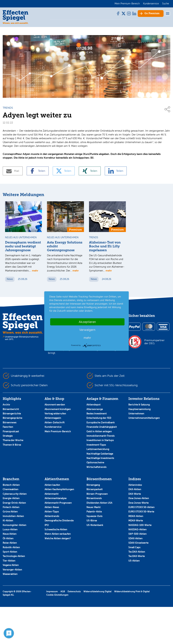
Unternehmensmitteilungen (144, 418)
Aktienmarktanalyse (56, 498)
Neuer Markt (93, 507)
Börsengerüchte (12, 413)
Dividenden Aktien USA (99, 502)
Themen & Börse (12, 444)
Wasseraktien (10, 574)
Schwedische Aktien (56, 529)
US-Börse (91, 520)
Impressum (52, 591)
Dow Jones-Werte (138, 502)
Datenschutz (74, 591)
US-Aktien (134, 560)
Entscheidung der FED (98, 418)
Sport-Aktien (10, 551)
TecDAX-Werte (136, 556)
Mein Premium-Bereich (58, 431)
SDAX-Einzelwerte (138, 542)
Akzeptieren (87, 321)
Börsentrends (94, 498)
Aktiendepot (93, 404)
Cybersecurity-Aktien (15, 494)
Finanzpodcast (11, 431)
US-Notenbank (94, 525)
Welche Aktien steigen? (58, 538)
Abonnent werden (55, 404)
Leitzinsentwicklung (97, 449)
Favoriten (8, 427)
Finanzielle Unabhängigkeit (101, 427)
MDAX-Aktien (135, 516)
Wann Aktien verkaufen (58, 533)
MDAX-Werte (135, 520)
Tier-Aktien (9, 560)
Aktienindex (135, 485)
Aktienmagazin (53, 418)
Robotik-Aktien (11, 547)
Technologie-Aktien (14, 556)
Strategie (8, 435)
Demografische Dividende (59, 520)
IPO (47, 525)
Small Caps (134, 547)
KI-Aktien (8, 520)
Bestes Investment (96, 413)
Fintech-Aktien (11, 507)
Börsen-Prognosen (97, 494)
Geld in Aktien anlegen (99, 431)
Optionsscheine (95, 462)
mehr (35, 270)
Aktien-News (52, 507)
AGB (62, 591)
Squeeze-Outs (94, 516)
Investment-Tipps (96, 444)
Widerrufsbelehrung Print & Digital (132, 591)
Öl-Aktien (8, 538)
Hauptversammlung (139, 409)
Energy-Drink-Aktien (14, 502)
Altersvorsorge (94, 409)
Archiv (6, 404)
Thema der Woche (13, 440)
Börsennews (9, 422)
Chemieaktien (10, 489)
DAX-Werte (134, 494)
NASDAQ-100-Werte (140, 525)
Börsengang (93, 485)
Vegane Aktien (11, 565)
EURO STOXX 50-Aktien (141, 507)
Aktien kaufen (52, 485)
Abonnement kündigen (58, 409)
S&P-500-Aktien (137, 533)
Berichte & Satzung (139, 404)
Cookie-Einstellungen (57, 595)
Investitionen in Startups (100, 440)
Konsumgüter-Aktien (14, 525)
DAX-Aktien (134, 489)
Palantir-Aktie (94, 511)
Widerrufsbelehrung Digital (97, 591)
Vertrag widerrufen (55, 413)
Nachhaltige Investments (100, 458)
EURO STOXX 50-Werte (141, 511)
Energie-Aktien (11, 498)
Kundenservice (53, 427)
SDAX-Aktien (135, 538)
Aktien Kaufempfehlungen (59, 489)
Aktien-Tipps (52, 511)
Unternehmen (136, 413)
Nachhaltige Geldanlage (99, 453)
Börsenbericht (11, 409)
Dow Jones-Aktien (138, 498)
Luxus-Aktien (10, 529)
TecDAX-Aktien (136, 551)
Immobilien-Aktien (13, 516)
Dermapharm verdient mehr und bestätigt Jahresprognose (23, 246)
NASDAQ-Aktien (137, 529)
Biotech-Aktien (11, 485)
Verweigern (87, 329)
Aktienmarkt (51, 494)
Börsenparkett (94, 489)
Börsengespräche (12, 418)
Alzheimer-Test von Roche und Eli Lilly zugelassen (105, 246)
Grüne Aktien (10, 511)
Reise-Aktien (10, 542)
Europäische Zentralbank (100, 422)
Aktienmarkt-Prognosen (58, 502)
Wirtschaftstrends (96, 467)
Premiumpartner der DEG (154, 342)
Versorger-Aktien (12, 569)
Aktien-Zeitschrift (55, 422)
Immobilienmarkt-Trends (100, 435)
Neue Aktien (10, 533)
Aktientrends (52, 516)
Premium (151, 13)
